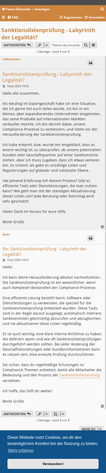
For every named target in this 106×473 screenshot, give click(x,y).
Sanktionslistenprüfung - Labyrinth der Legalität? (48, 33)
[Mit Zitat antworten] (90, 63)
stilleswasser (11, 59)
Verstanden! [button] (53, 464)
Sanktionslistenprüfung (79, 374)
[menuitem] (102, 9)
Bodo (6, 234)
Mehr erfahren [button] (21, 450)
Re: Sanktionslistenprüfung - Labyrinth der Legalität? (45, 251)
